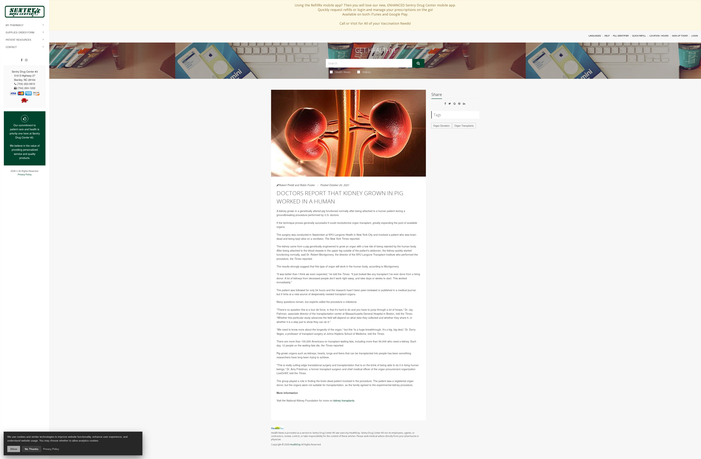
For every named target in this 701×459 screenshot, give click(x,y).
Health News (342, 72)
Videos (366, 72)
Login (695, 35)
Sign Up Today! (680, 35)
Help (607, 35)
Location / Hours (659, 35)
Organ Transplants (464, 125)
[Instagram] (26, 60)
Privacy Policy (25, 174)
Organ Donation (441, 125)
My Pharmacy (15, 25)
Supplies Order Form (20, 32)
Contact (11, 47)
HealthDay (295, 444)
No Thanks (31, 449)
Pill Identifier (621, 35)
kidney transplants (343, 400)
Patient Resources (18, 39)
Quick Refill (639, 35)
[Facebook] (21, 60)
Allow (13, 449)
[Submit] (418, 63)
